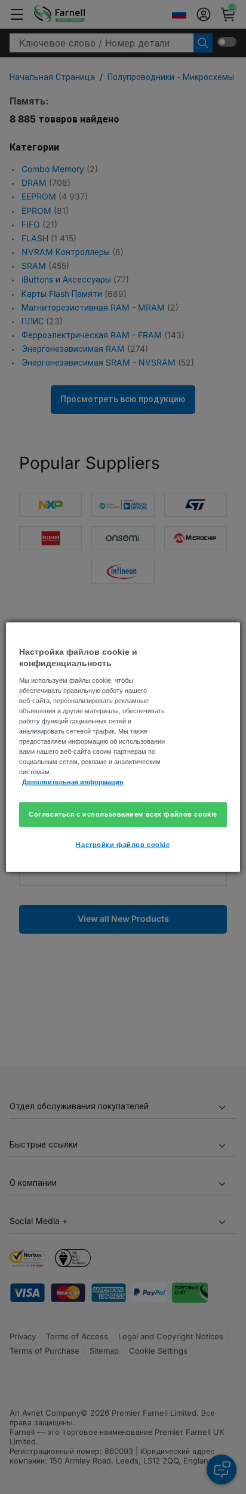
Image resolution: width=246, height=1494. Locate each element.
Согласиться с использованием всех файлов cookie (123, 814)
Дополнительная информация (72, 782)
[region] (122, 747)
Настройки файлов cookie (123, 844)
